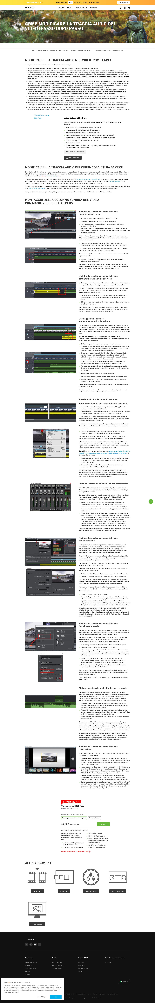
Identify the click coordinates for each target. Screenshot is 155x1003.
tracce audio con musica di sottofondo (88, 179)
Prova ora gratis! (73, 157)
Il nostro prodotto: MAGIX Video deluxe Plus (109, 50)
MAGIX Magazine (57, 962)
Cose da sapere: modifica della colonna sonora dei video (50, 50)
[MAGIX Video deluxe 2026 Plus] (47, 125)
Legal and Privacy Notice (11, 992)
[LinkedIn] (35, 944)
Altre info (108, 962)
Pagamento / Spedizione (99, 994)
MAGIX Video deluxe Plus (37, 188)
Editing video (37, 891)
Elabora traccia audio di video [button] (80, 50)
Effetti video (64, 891)
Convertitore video (118, 891)
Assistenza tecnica (31, 962)
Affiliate (27, 974)
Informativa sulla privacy (68, 994)
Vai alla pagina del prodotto (75, 151)
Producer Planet (57, 968)
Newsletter (81, 965)
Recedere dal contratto (112, 994)
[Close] (61, 980)
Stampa (80, 971)
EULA (89, 994)
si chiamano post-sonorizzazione (50, 176)
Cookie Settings (41, 997)
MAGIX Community (58, 965)
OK (56, 997)
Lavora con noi (83, 968)
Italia (124, 981)
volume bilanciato (114, 181)
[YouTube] (26, 944)
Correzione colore (91, 891)
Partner (27, 971)
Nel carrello (103, 824)
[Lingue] (129, 8)
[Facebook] (39, 944)
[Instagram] (31, 944)
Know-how (28, 965)
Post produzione (37, 924)
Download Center (30, 968)
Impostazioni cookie (81, 994)
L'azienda (81, 962)
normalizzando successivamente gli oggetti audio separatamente (106, 453)
